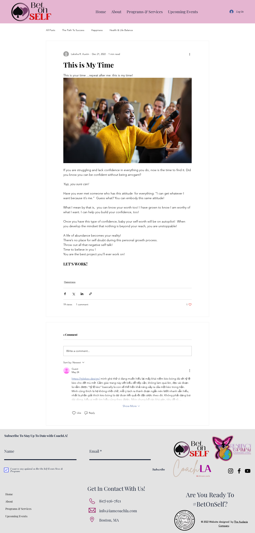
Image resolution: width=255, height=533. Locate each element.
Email (94, 451)
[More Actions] (190, 370)
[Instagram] (230, 471)
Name (9, 451)
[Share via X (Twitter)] (73, 293)
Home (9, 494)
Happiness (97, 30)
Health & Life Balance (121, 30)
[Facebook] (239, 471)
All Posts (50, 30)
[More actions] (190, 54)
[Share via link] (90, 293)
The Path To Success (73, 30)
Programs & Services (18, 508)
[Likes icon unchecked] (74, 413)
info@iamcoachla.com (118, 510)
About (9, 501)
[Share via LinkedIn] (82, 293)
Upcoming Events (16, 516)
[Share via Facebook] (65, 293)
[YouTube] (247, 471)
